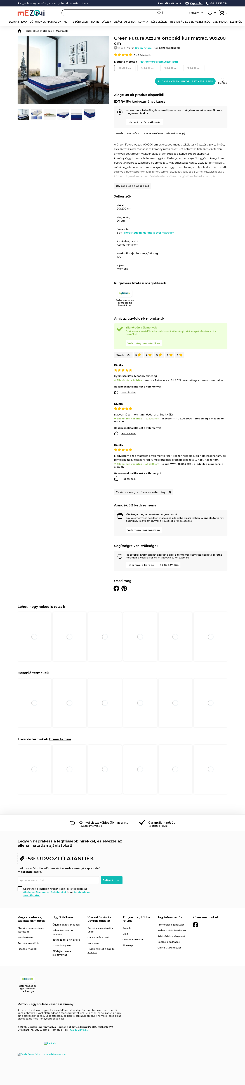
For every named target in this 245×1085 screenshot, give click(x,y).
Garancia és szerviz (99, 937)
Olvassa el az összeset (132, 185)
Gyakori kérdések (133, 939)
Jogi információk (169, 917)
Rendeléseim (26, 937)
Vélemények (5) (175, 133)
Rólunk (126, 928)
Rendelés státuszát (170, 3)
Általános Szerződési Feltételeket (44, 892)
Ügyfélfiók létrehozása (66, 924)
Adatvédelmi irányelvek (171, 936)
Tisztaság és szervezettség (189, 21)
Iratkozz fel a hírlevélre (66, 939)
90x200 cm (125, 68)
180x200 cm (193, 68)
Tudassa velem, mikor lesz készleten (185, 81)
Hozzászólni (128, 392)
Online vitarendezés (169, 947)
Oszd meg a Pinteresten (124, 588)
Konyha (143, 21)
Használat (133, 133)
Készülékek (159, 21)
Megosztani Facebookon (116, 588)
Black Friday (18, 21)
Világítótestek (124, 21)
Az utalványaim (62, 945)
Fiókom (194, 12)
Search (159, 13)
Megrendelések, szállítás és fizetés (31, 919)
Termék (119, 133)
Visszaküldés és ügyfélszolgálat (99, 919)
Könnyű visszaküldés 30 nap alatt (103, 822)
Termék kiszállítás (28, 943)
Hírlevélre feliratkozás (144, 122)
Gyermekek (220, 21)
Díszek (106, 21)
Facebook (195, 924)
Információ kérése (141, 564)
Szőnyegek (80, 21)
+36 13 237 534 (218, 3)
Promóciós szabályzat (170, 924)
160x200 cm (170, 68)
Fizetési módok (153, 133)
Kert (67, 21)
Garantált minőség (161, 822)
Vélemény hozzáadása (144, 343)
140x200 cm (147, 68)
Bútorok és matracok (45, 21)
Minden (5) (123, 355)
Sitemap (127, 945)
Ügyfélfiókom (63, 917)
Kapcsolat (196, 3)
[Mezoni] (20, 31)
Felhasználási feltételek (171, 930)
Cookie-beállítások (168, 941)
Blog (125, 933)
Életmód (236, 21)
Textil (95, 21)
